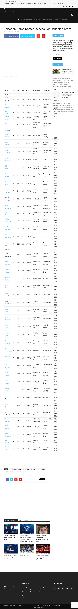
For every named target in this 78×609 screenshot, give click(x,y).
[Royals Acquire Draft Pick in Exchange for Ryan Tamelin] (11, 548)
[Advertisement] (27, 83)
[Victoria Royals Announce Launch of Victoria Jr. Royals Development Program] (27, 529)
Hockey (22, 3)
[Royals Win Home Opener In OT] (27, 548)
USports (59, 3)
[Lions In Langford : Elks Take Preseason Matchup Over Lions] (56, 71)
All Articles (38, 605)
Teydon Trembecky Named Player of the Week (9, 537)
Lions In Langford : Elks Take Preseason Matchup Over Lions (67, 71)
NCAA (63, 3)
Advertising (57, 605)
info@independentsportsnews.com (32, 598)
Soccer (39, 3)
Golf (17, 3)
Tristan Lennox (19, 471)
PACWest (53, 3)
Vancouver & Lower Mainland (43, 19)
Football (12, 3)
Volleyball (44, 3)
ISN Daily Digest (40, 607)
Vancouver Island (26, 19)
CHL (38, 469)
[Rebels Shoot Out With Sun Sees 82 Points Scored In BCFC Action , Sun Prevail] (56, 94)
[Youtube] (72, 6)
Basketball (6, 3)
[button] (72, 15)
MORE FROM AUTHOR (25, 520)
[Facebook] (60, 6)
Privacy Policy (47, 605)
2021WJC (33, 469)
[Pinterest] (66, 6)
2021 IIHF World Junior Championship (19, 469)
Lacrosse (28, 3)
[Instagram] (63, 6)
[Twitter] (69, 6)
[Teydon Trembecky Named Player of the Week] (11, 529)
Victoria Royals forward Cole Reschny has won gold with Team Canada (42, 557)
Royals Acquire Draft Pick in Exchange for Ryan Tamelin (10, 557)
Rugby (34, 3)
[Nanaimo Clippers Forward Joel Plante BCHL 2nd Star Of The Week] (43, 529)
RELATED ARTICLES (11, 520)
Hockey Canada (9, 471)
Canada (56, 19)
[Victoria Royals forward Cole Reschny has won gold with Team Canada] (43, 548)
